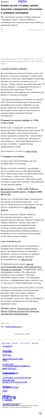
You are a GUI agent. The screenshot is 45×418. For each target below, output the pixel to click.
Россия (7, 355)
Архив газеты (11, 405)
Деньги (7, 387)
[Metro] (22, 1)
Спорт (6, 396)
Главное (7, 346)
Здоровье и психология (17, 378)
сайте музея (31, 151)
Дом (5, 391)
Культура (8, 364)
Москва (7, 351)
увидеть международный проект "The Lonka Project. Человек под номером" (21, 267)
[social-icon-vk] (5, 413)
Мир (5, 360)
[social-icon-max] (21, 413)
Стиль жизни (10, 373)
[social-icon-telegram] (10, 413)
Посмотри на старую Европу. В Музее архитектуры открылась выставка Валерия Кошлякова (20, 311)
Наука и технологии (15, 382)
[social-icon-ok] (15, 413)
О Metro (7, 400)
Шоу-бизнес (10, 369)
